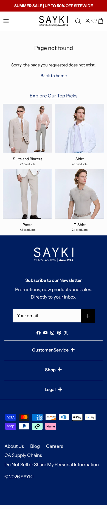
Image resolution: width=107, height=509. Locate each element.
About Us (14, 446)
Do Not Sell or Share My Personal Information (51, 464)
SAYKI (27, 476)
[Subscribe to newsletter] (88, 316)
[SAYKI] (53, 21)
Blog (35, 446)
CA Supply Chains (23, 455)
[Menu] (6, 21)
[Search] (79, 21)
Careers (54, 446)
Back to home (54, 75)
